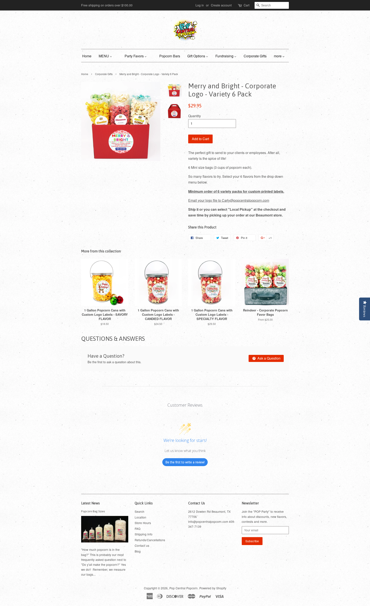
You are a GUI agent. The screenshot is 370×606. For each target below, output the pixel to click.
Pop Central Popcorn (183, 588)
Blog (138, 551)
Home (84, 74)
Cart (246, 5)
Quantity (194, 115)
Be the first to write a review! (185, 462)
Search (139, 511)
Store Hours (143, 523)
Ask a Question (268, 358)
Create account (221, 5)
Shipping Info (143, 534)
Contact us (142, 545)
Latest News (90, 503)
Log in (199, 5)
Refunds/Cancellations (150, 540)
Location (140, 517)
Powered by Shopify (212, 588)
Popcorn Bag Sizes (93, 511)
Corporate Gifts (104, 74)
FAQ (137, 528)
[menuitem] (88, 55)
